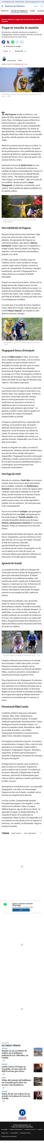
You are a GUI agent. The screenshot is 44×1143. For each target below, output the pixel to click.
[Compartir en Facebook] (3, 42)
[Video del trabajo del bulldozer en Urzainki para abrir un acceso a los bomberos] (38, 1081)
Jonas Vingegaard (30, 833)
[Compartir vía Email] (22, 42)
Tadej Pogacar (16, 833)
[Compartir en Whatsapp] (13, 42)
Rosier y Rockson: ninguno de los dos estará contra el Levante (21, 20)
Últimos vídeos (11, 1045)
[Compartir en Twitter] (8, 42)
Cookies (40, 1129)
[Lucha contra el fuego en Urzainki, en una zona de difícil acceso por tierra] (38, 1068)
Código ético (4, 1133)
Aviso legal (4, 1129)
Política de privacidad (16, 1129)
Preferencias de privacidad (8, 1136)
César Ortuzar (11, 60)
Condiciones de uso (29, 1129)
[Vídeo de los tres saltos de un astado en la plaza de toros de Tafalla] (38, 1095)
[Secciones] (2, 6)
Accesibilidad (14, 1133)
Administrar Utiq (25, 1133)
